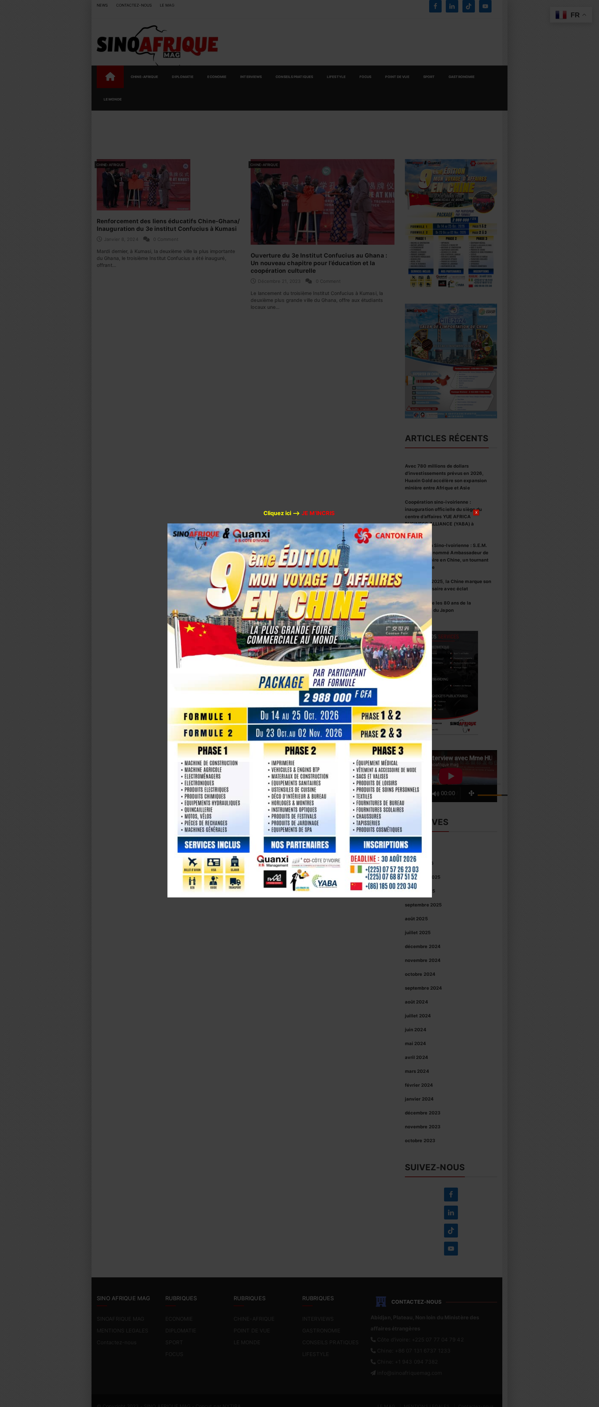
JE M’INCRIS (318, 513)
